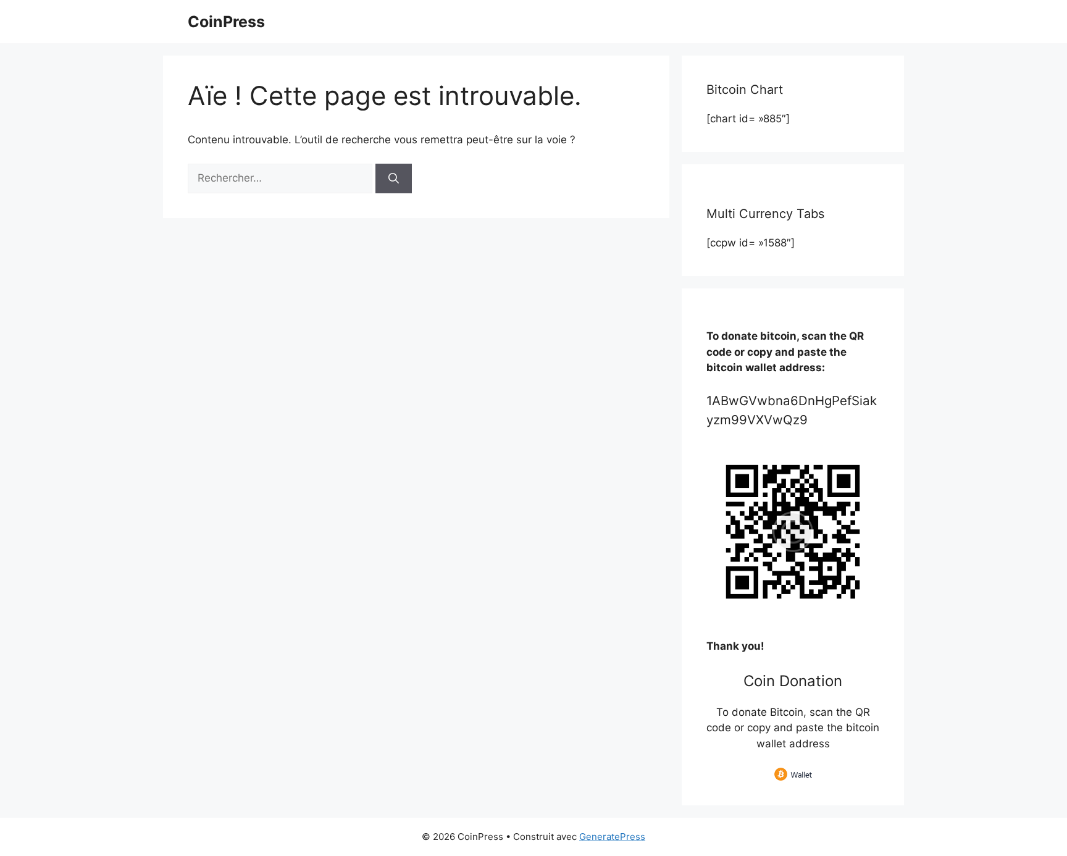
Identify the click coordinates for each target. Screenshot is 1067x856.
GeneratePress (612, 836)
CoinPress (226, 21)
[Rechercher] (393, 178)
